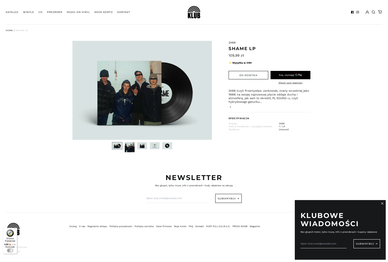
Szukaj (73, 226)
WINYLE (28, 12)
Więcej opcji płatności (290, 83)
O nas (82, 226)
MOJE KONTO (103, 12)
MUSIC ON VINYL (78, 12)
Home (9, 30)
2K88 (232, 42)
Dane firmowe (164, 226)
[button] (373, 12)
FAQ (191, 226)
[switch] (10, 250)
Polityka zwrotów (144, 226)
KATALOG (12, 12)
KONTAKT (123, 12)
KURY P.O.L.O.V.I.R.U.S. (218, 226)
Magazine (255, 226)
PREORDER (54, 12)
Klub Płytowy (20, 247)
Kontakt (199, 226)
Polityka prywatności (120, 226)
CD (40, 12)
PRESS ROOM (240, 226)
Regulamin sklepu (97, 226)
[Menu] (15, 229)
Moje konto (180, 226)
